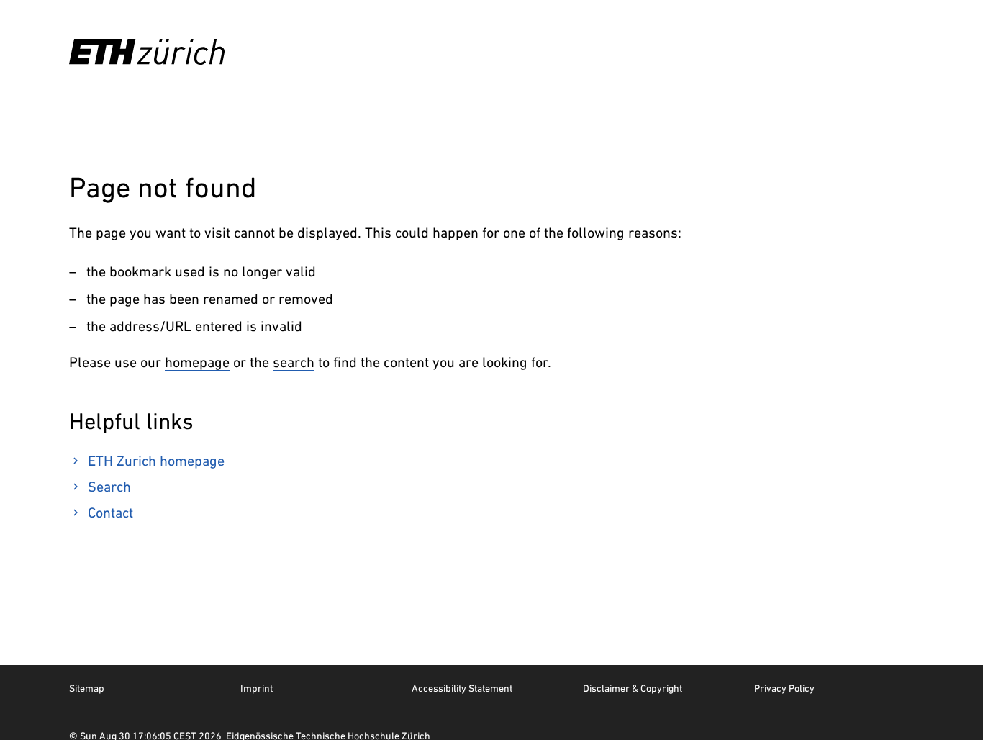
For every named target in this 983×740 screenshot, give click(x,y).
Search (109, 487)
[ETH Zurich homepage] (147, 52)
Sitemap (86, 688)
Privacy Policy (784, 688)
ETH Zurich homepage (156, 461)
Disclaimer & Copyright (632, 688)
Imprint (256, 688)
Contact (110, 512)
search (293, 362)
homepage (197, 362)
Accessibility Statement (462, 688)
